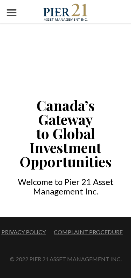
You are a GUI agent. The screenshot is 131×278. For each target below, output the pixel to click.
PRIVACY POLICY (23, 232)
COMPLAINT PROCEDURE (88, 232)
